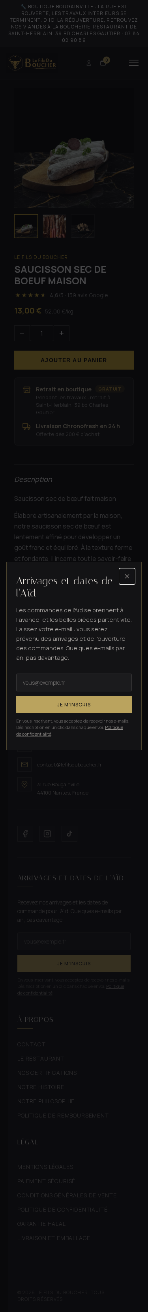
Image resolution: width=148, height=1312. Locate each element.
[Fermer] (127, 576)
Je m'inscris (74, 704)
